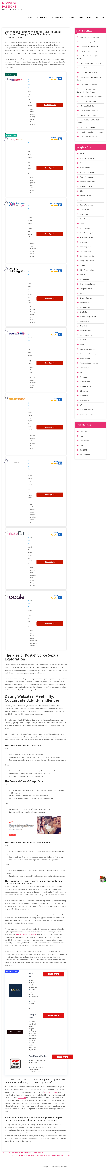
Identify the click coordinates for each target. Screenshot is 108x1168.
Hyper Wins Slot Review (88, 84)
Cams (80, 17)
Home (30, 17)
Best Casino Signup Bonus (89, 42)
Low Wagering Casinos (88, 316)
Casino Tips (84, 214)
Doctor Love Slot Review (89, 51)
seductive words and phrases (25, 934)
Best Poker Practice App (89, 136)
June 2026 (83, 436)
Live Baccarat (85, 303)
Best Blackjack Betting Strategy (91, 132)
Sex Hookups (84, 368)
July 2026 (83, 431)
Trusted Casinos (86, 386)
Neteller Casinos (86, 335)
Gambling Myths (86, 251)
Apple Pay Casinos (86, 177)
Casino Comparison (87, 205)
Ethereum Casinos (86, 237)
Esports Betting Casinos (88, 233)
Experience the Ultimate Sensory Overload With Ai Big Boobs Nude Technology (41, 1155)
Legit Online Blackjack (88, 115)
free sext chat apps (51, 1092)
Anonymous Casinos (87, 172)
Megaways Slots (85, 321)
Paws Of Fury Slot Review (89, 68)
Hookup (83, 275)
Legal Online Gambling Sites (90, 63)
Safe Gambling (85, 358)
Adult (82, 154)
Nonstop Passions (9, 4)
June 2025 (83, 445)
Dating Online (85, 228)
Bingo (82, 191)
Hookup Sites (42, 17)
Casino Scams (85, 209)
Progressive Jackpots (87, 349)
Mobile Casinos (85, 330)
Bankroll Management (88, 182)
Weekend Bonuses (86, 410)
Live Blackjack (85, 307)
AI (103, 17)
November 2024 (85, 455)
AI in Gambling (85, 168)
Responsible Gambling (88, 354)
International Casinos (87, 284)
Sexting (71, 17)
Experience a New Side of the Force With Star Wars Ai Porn (23, 1153)
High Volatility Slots (87, 270)
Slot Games (84, 377)
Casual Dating (85, 219)
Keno (82, 293)
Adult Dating (57, 17)
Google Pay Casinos (87, 261)
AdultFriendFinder (38, 1056)
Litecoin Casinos (86, 298)
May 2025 (83, 450)
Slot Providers (85, 382)
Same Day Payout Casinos (89, 363)
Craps (82, 223)
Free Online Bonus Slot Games (91, 97)
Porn (89, 17)
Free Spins (83, 242)
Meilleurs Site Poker (87, 106)
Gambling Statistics (87, 256)
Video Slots (84, 396)
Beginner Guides (86, 186)
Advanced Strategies (87, 158)
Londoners (22, 1098)
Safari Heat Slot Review (88, 72)
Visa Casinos (84, 400)
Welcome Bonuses (86, 414)
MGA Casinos (84, 326)
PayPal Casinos (85, 340)
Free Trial (53, 974)
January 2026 (85, 441)
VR (97, 17)
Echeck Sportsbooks (87, 127)
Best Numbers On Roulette (89, 110)
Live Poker (84, 312)
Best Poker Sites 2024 (88, 101)
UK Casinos (84, 391)
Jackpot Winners (86, 289)
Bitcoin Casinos (85, 195)
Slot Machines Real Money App (91, 37)
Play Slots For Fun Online (89, 46)
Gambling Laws (85, 247)
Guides (82, 265)
